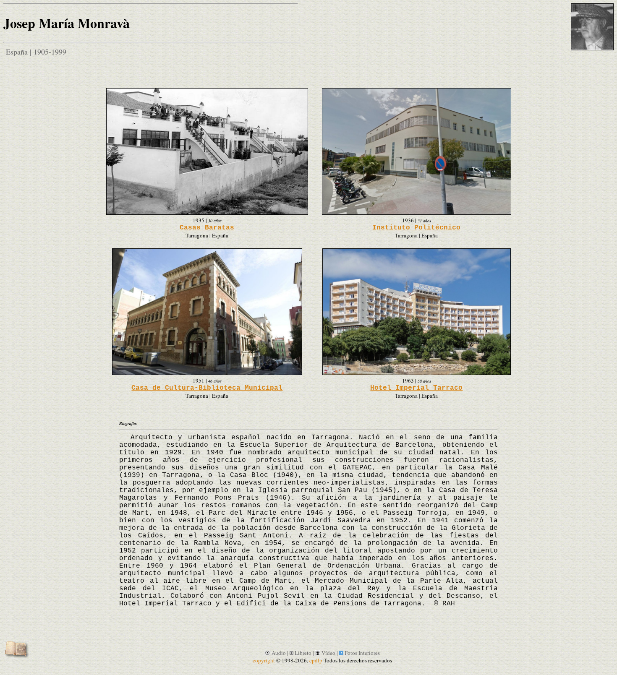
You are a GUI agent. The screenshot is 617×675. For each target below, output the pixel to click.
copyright (264, 660)
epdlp (315, 660)
